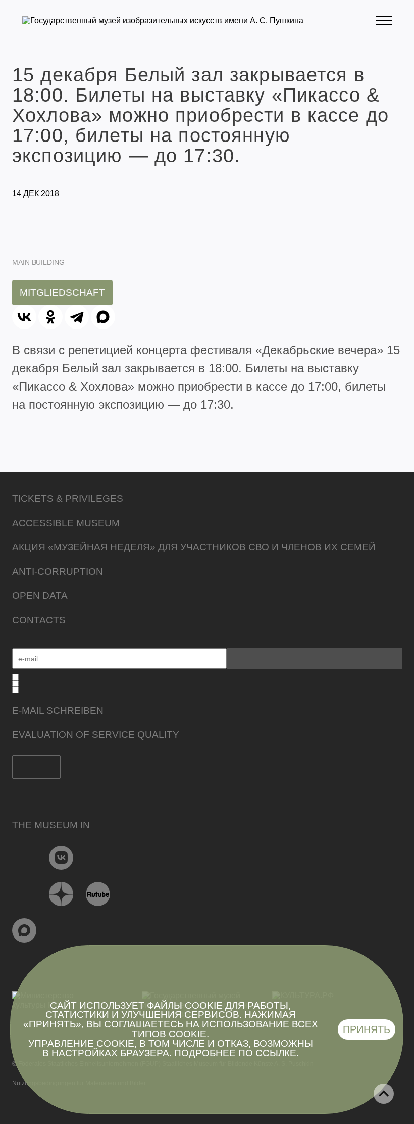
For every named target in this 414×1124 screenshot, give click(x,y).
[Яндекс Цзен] (61, 894)
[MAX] (103, 317)
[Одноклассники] (50, 317)
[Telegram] (77, 317)
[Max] (24, 930)
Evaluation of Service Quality (95, 734)
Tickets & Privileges (67, 498)
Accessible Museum (66, 523)
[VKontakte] (61, 858)
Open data (40, 595)
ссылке (275, 1053)
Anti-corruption (57, 571)
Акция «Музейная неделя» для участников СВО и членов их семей (194, 547)
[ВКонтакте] (24, 317)
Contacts (39, 620)
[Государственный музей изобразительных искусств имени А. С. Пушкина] (162, 20)
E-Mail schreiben (58, 710)
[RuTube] (98, 894)
